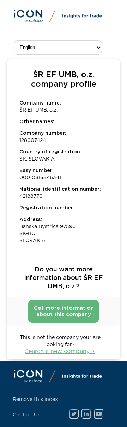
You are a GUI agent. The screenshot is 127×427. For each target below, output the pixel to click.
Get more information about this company (64, 311)
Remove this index (35, 399)
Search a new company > (60, 351)
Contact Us (26, 415)
